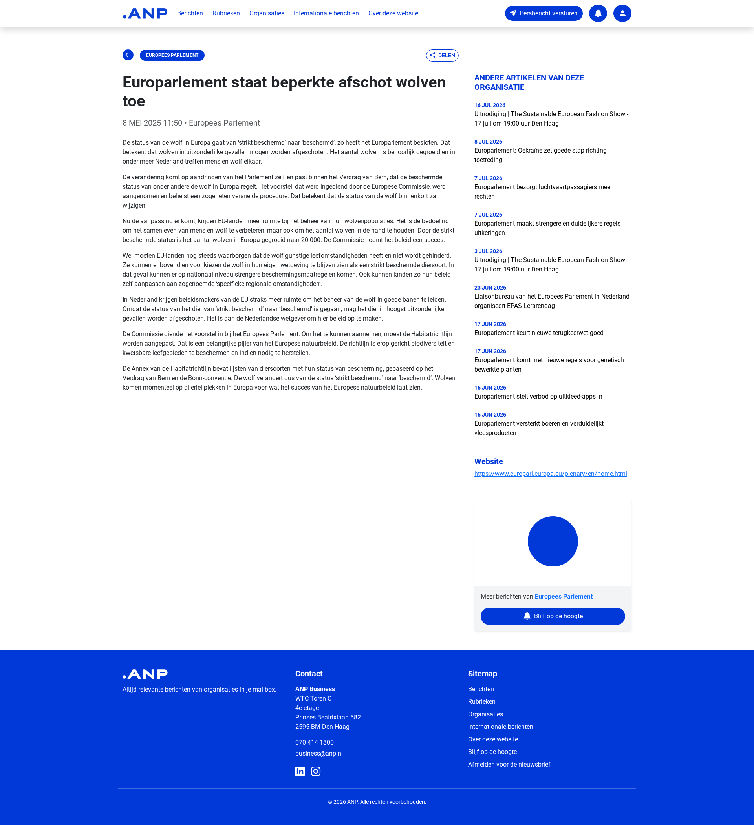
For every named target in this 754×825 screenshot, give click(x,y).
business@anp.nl (319, 753)
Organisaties (266, 13)
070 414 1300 (314, 742)
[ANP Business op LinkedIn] (300, 772)
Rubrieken (226, 13)
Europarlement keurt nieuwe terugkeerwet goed (539, 333)
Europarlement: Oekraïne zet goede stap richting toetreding (540, 155)
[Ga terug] (128, 55)
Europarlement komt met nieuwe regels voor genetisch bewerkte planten (549, 364)
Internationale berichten (326, 13)
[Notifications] (598, 13)
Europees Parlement (172, 55)
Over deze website (393, 13)
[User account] (622, 13)
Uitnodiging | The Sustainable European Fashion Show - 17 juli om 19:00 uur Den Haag (551, 118)
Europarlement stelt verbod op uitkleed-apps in (538, 396)
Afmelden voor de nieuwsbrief (509, 764)
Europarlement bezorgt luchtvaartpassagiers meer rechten (543, 191)
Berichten (190, 13)
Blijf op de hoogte (492, 752)
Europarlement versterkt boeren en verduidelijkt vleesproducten (539, 428)
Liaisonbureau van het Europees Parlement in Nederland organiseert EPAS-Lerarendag (552, 301)
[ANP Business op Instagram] (315, 772)
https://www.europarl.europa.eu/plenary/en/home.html (550, 473)
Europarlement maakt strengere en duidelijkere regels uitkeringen (547, 228)
